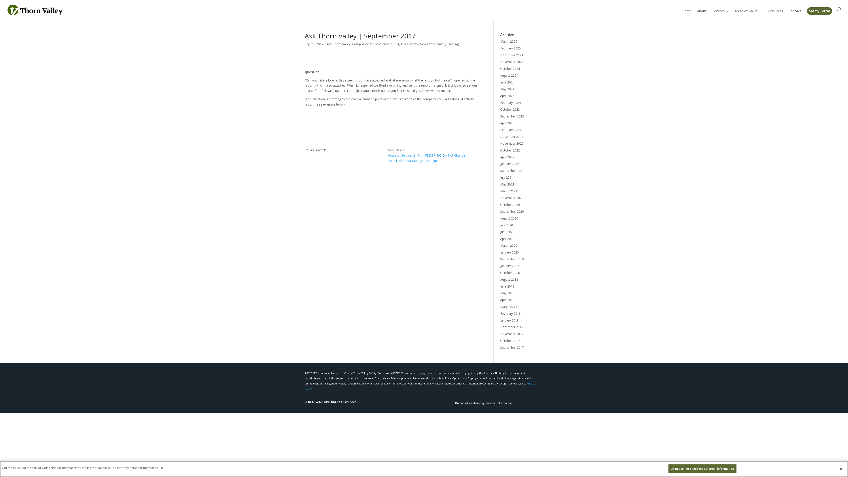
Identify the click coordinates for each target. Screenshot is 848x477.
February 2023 (510, 130)
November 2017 (511, 334)
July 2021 (506, 177)
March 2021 (508, 191)
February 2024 (510, 102)
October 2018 (510, 273)
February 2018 (510, 313)
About (702, 11)
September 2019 (512, 259)
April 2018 (507, 300)
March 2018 (508, 307)
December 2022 (511, 136)
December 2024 (511, 55)
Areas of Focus (746, 11)
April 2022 (507, 157)
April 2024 (507, 96)
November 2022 (511, 143)
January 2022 (509, 164)
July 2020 (506, 225)
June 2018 (507, 286)
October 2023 (510, 109)
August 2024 (509, 75)
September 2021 (512, 170)
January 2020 (509, 252)
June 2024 (507, 82)
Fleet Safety (409, 44)
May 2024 (507, 89)
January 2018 (509, 320)
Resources (775, 11)
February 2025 (510, 48)
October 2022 (510, 150)
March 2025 (508, 41)
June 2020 (507, 232)
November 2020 (511, 198)
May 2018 (507, 293)
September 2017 (512, 347)
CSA (396, 44)
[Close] (841, 468)
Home (686, 11)
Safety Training (448, 44)
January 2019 (509, 266)
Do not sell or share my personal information (483, 403)
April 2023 (507, 123)
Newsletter (427, 44)
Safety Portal (819, 11)
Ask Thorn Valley (338, 44)
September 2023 (512, 116)
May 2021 (507, 184)
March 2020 (508, 245)
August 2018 (509, 279)
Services (718, 11)
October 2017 (510, 341)
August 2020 (509, 218)
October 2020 (510, 205)
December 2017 (511, 327)
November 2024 (511, 62)
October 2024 (510, 68)
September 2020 (512, 211)
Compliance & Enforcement (372, 44)
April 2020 (507, 239)
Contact (795, 11)
